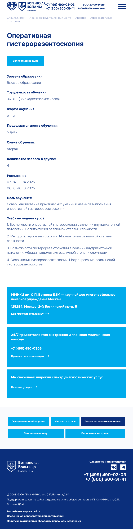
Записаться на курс (25, 60)
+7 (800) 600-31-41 (60, 8)
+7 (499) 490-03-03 (60, 5)
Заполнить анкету (36, 433)
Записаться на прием (95, 433)
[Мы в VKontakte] (114, 467)
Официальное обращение (28, 421)
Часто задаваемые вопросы (103, 421)
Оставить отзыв (65, 421)
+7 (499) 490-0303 (26, 348)
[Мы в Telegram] (123, 467)
